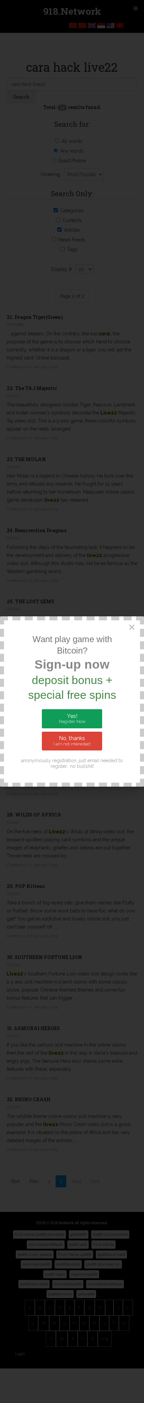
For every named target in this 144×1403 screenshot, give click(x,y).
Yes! (72, 718)
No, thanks (72, 740)
